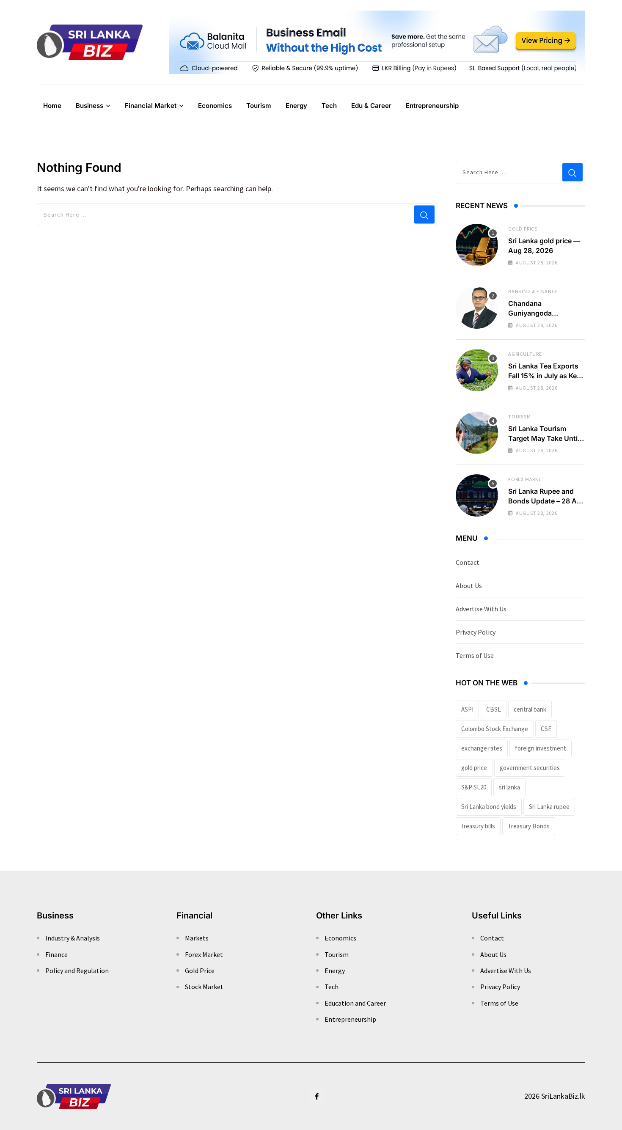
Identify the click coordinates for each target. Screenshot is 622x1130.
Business (89, 106)
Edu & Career (371, 106)
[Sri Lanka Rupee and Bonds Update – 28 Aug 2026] (477, 495)
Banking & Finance (533, 291)
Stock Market (204, 986)
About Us (469, 585)
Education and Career (355, 1003)
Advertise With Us (481, 609)
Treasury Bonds (529, 826)
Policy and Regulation (77, 970)
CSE (546, 729)
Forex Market (526, 479)
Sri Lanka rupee (549, 807)
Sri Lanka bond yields (488, 807)
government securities (530, 768)
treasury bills (478, 826)
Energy (296, 106)
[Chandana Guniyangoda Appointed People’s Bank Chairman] (477, 307)
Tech (329, 106)
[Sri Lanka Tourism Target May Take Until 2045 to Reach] (477, 433)
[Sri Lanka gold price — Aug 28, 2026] (477, 245)
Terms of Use (475, 655)
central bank (530, 709)
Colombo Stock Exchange (494, 729)
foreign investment (540, 748)
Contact (467, 562)
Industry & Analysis (72, 938)
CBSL (493, 709)
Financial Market (150, 106)
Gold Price (522, 228)
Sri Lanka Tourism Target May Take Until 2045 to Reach (543, 438)
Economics (215, 106)
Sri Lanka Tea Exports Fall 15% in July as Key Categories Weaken (544, 375)
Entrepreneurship (432, 106)
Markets (197, 938)
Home (52, 106)
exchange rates (481, 748)
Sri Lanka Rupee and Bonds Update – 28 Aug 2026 (546, 500)
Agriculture (525, 354)
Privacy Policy (475, 632)
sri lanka (509, 787)
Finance (56, 954)
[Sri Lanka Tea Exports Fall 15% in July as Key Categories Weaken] (477, 370)
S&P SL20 (473, 787)
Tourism (258, 106)
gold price (474, 768)
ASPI (467, 709)
